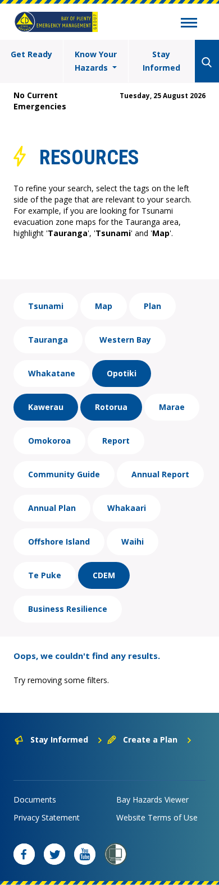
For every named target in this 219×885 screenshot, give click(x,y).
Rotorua (111, 407)
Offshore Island (59, 541)
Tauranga (48, 339)
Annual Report (160, 474)
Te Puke (44, 575)
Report (116, 440)
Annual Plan (52, 508)
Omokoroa (49, 440)
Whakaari (126, 508)
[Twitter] (54, 854)
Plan (152, 306)
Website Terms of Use (157, 817)
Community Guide (64, 474)
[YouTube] (84, 854)
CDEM (104, 575)
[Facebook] (24, 854)
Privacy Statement (46, 817)
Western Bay (125, 339)
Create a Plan (150, 739)
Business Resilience (67, 608)
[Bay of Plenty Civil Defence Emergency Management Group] (56, 22)
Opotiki (121, 373)
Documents (34, 799)
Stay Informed (161, 61)
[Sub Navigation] (189, 24)
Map (103, 306)
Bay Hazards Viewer (152, 799)
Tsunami (45, 306)
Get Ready (31, 54)
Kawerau (45, 407)
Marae (172, 407)
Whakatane (51, 373)
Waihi (132, 541)
